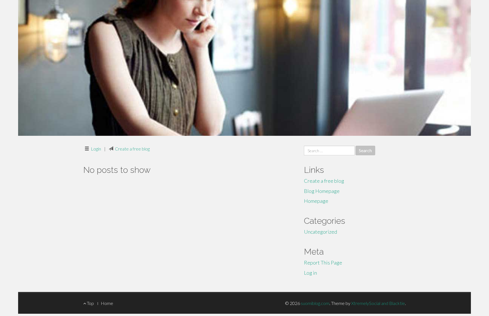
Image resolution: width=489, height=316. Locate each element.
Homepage (316, 201)
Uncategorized (320, 232)
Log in (310, 273)
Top (90, 303)
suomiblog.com (315, 303)
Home (107, 303)
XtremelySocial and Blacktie (378, 303)
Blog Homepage (322, 191)
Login (96, 148)
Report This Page (323, 262)
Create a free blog (132, 148)
